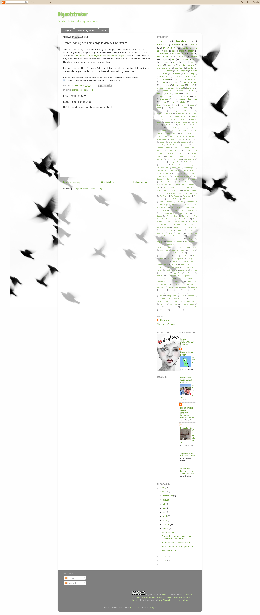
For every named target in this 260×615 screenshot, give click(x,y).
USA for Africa (180, 221)
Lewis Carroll (175, 170)
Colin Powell (169, 125)
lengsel (191, 258)
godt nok (164, 250)
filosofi (160, 93)
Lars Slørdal (161, 170)
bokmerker (178, 238)
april (165, 516)
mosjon (191, 264)
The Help (185, 216)
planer (163, 102)
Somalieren (190, 207)
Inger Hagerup (184, 156)
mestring (164, 99)
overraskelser (174, 275)
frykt (192, 62)
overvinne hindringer (188, 99)
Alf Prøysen (175, 110)
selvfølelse (161, 287)
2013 (163, 556)
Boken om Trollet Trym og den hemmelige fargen (100, 55)
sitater (191, 50)
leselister (182, 56)
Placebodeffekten (190, 199)
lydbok (194, 56)
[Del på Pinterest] (110, 85)
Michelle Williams (167, 182)
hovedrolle (173, 253)
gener (186, 247)
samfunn (179, 68)
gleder (194, 247)
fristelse (178, 247)
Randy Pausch (191, 79)
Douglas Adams (164, 56)
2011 (163, 564)
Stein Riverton (162, 210)
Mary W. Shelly (163, 176)
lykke (181, 50)
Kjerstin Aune (177, 165)
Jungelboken (175, 162)
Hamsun (177, 147)
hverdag (176, 44)
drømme (170, 241)
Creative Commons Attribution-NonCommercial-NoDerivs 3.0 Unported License (162, 597)
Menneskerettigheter (181, 176)
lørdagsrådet (189, 261)
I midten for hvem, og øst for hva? (186, 380)
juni (164, 508)
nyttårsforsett (171, 270)
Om (161, 193)
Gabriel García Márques (185, 136)
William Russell (167, 230)
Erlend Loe (171, 133)
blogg (175, 62)
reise (173, 102)
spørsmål (193, 293)
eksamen (171, 88)
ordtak (159, 275)
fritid (169, 93)
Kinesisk (164, 165)
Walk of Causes (163, 227)
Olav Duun (190, 187)
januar (166, 528)
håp (182, 253)
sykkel (182, 295)
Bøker (104, 30)
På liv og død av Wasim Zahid (176, 542)
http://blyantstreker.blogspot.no (173, 600)
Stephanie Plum (190, 82)
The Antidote (172, 216)
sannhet (190, 284)
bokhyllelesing (162, 238)
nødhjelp (183, 270)
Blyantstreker (73, 14)
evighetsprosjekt (164, 90)
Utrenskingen (165, 224)
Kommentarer (73, 582)
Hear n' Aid (161, 150)
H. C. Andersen (173, 145)
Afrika (186, 108)
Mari (164, 594)
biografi (190, 85)
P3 (196, 193)
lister (166, 261)
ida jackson (192, 253)
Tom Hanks (183, 219)
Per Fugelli (164, 196)
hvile (195, 93)
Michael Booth (171, 179)
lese (85, 89)
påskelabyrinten (163, 281)
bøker (160, 44)
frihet (170, 247)
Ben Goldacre (165, 116)
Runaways (164, 204)
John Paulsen (189, 159)
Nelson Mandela (188, 184)
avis (170, 233)
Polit (161, 201)
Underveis (193, 221)
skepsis (184, 287)
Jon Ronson (161, 162)
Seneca (188, 204)
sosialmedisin (171, 293)
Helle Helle (171, 153)
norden (159, 270)
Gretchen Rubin (163, 76)
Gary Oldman (162, 139)
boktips (190, 238)
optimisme (190, 273)
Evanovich (164, 62)
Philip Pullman (173, 199)
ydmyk (183, 307)
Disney (183, 127)
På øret (169, 201)
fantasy (180, 90)
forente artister (186, 244)
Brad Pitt (184, 119)
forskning (160, 247)
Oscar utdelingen (185, 193)
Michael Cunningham (189, 179)
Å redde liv (193, 307)
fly (158, 244)
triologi (191, 298)
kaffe (176, 255)
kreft (195, 255)
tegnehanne (185, 468)
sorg (90, 89)
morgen (164, 59)
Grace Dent (173, 142)
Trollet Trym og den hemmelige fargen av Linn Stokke (176, 537)
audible (160, 233)
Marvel (191, 173)
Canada (168, 122)
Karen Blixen (191, 76)
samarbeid (177, 284)
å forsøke (163, 310)
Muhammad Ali (179, 53)
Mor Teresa (174, 184)
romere (164, 284)
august (166, 499)
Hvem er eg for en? (86, 30)
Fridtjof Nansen (187, 133)
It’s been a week (187, 455)
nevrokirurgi (188, 267)
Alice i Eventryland (164, 113)
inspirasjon (172, 96)
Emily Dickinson (184, 130)
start (162, 295)
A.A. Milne (176, 108)
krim (162, 258)
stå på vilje (171, 295)
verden (184, 105)
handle (191, 250)
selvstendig (173, 287)
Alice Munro (189, 110)
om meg (194, 270)
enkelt (181, 88)
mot (173, 59)
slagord (163, 290)
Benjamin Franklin (182, 116)
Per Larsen (187, 196)
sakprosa (184, 59)
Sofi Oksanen (177, 207)
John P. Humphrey (174, 159)
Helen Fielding (175, 150)
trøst (159, 301)
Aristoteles (179, 113)
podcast (171, 278)
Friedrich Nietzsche (164, 136)
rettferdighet (192, 281)
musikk (159, 267)
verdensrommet (188, 304)
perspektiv (161, 278)
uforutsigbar (192, 301)
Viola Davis (189, 224)
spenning (183, 293)
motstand (171, 65)
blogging (160, 88)
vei (176, 105)
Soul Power (174, 82)
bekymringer (178, 85)
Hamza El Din (189, 147)
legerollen (180, 258)
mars (165, 520)
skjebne (194, 287)
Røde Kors (176, 204)
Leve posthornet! (187, 417)
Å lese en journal (169, 532)
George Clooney (177, 139)
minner (174, 264)
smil (171, 290)
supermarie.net (186, 453)
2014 (194, 59)
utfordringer (162, 53)
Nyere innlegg (72, 182)
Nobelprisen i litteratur (173, 187)
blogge (190, 236)
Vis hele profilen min (166, 324)
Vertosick (177, 224)
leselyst (181, 41)
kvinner (170, 258)
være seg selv (182, 70)
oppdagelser (165, 273)
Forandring (189, 73)
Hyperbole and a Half (186, 353)
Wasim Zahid (178, 227)
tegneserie (161, 298)
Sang (162, 82)
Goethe (163, 142)
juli (164, 504)
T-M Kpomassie (184, 213)
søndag (191, 295)
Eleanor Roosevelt (167, 130)
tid (184, 298)
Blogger (153, 607)
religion (183, 102)
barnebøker (77, 89)
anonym (181, 230)
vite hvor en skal (171, 307)
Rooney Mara (192, 201)
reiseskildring (178, 281)
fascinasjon (189, 241)
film (184, 62)
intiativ (162, 255)
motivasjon (169, 47)
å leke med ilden (176, 310)
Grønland (184, 142)
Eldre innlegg (141, 182)
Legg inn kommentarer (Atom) (88, 188)
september (168, 495)
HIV (186, 145)
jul (170, 255)
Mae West (164, 79)
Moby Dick (176, 79)
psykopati (190, 278)
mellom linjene (162, 264)
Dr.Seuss (193, 127)
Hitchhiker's (170, 156)
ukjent (159, 70)
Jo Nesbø (178, 76)
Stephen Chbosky (177, 210)
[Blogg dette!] (102, 85)
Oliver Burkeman (190, 190)
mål (173, 99)
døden (179, 241)
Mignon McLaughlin (186, 182)
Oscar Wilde (170, 193)
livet (191, 53)
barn (179, 233)
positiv (180, 278)
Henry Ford (183, 153)
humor (186, 93)
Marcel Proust (165, 173)
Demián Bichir (171, 127)
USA (168, 221)
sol (178, 290)
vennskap (173, 304)
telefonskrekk (174, 298)
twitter (167, 301)
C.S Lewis (175, 73)
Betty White (172, 119)
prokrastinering (163, 68)
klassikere (185, 96)
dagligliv (160, 241)
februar (166, 524)
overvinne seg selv (186, 65)
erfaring (190, 88)
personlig (189, 275)
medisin (160, 65)
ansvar (191, 230)
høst (162, 96)
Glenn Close (192, 139)
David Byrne (184, 125)
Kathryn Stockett (190, 162)
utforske (169, 70)
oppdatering (178, 273)
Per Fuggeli (175, 196)
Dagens (67, 30)
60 (167, 108)
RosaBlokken (186, 427)
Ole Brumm (176, 190)
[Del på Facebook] (108, 85)
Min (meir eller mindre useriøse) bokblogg (186, 411)
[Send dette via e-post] (99, 85)
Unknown (164, 320)
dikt (166, 50)
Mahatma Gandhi (190, 170)
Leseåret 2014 (169, 550)
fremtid (192, 44)
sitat (160, 41)
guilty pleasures (178, 250)
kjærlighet (186, 255)
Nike (159, 187)
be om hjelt (178, 236)
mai (165, 512)
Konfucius (176, 167)
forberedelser (169, 244)
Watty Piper (192, 227)
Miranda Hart (162, 184)
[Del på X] (105, 85)
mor (182, 264)
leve (195, 96)
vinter (159, 307)
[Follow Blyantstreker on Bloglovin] (169, 369)
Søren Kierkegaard (167, 213)
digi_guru (134, 607)
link (158, 261)
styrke (190, 68)
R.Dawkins (179, 201)
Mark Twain (180, 173)
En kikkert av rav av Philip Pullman (177, 546)
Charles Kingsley (180, 122)
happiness (161, 253)
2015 (159, 108)
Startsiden (107, 182)
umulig (163, 304)
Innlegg (70, 577)
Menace (193, 360)
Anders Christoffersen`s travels (187, 342)
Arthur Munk (192, 113)
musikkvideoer (173, 267)
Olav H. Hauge (163, 190)
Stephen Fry (192, 210)
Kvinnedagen (189, 167)
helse (177, 93)
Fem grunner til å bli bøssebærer (187, 472)
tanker (168, 105)
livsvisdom (176, 261)
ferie (191, 90)
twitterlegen (178, 301)
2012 (192, 105)
